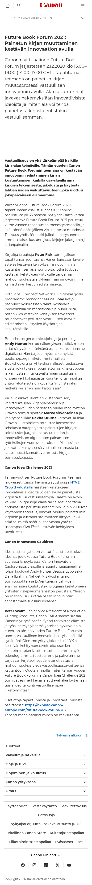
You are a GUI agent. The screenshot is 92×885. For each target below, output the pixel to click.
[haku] (19, 5)
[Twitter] (57, 865)
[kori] (7, 5)
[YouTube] (69, 865)
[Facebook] (23, 865)
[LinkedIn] (46, 865)
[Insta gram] (34, 865)
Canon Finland (44, 855)
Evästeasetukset (69, 842)
